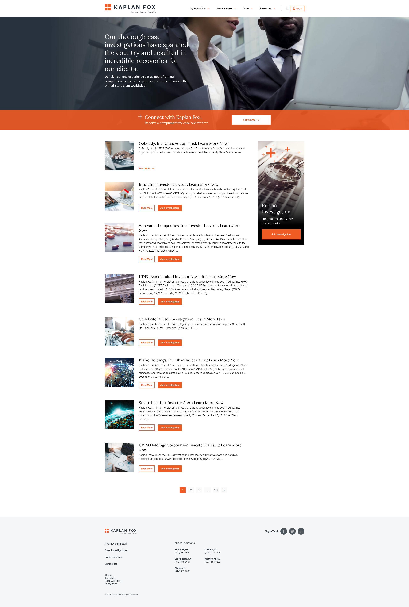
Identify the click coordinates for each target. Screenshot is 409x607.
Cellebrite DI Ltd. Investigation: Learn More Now (182, 319)
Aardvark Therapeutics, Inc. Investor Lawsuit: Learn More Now (189, 228)
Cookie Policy (110, 578)
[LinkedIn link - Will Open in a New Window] (301, 531)
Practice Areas (224, 8)
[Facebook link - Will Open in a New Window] (283, 531)
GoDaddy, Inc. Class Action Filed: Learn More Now (183, 143)
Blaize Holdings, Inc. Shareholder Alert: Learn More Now (189, 360)
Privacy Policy (111, 584)
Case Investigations (116, 550)
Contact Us (111, 563)
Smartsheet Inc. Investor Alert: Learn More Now (181, 402)
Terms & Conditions (113, 581)
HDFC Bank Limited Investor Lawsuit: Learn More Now (187, 276)
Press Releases (113, 557)
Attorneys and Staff (116, 543)
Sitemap (108, 575)
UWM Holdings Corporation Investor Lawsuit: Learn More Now (190, 447)
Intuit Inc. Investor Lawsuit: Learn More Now (179, 184)
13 (216, 490)
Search (287, 8)
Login (299, 8)
